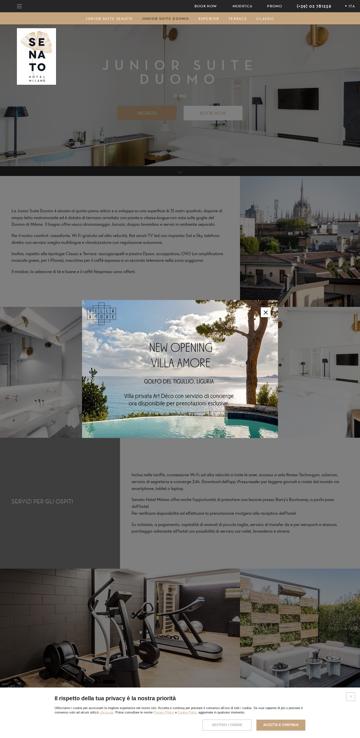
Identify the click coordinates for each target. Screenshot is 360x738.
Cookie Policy (187, 712)
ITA (352, 6)
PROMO (274, 6)
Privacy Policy (164, 712)
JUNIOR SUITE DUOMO (165, 19)
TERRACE (237, 19)
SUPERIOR (208, 19)
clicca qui (106, 712)
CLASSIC (265, 19)
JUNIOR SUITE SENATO (109, 19)
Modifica (243, 6)
